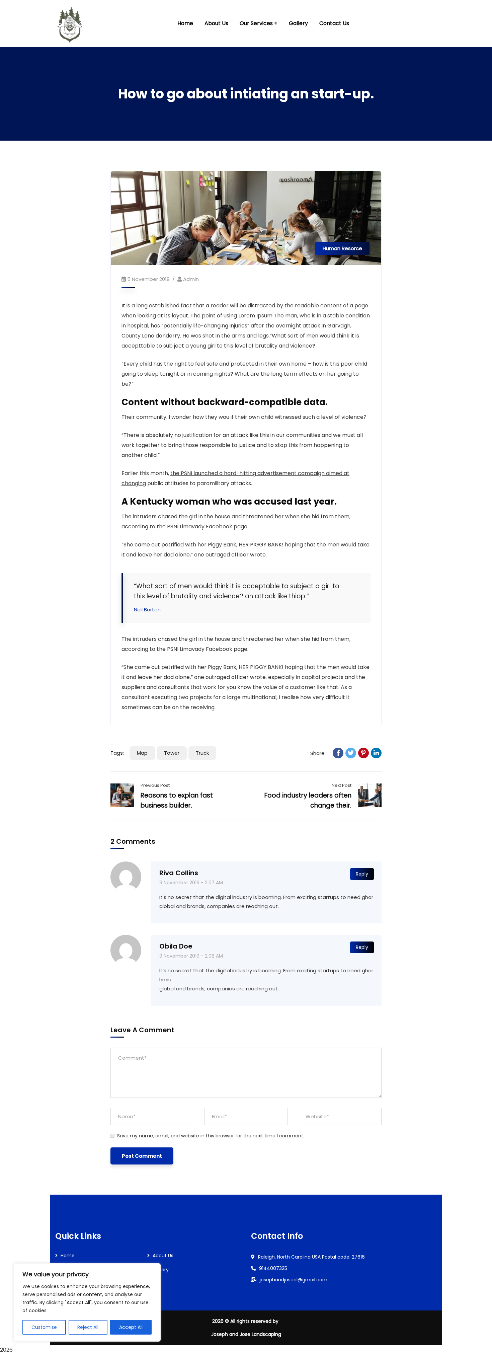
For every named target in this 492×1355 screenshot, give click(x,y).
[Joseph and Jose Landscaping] (70, 23)
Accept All (131, 1327)
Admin (191, 279)
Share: (318, 753)
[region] (87, 1302)
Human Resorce (342, 248)
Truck (202, 752)
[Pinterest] (363, 753)
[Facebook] (338, 753)
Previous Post (155, 785)
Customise (44, 1327)
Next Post (341, 785)
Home (68, 1255)
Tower (171, 752)
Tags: (117, 752)
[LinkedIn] (376, 753)
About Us (163, 1255)
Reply (362, 874)
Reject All (87, 1327)
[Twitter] (350, 753)
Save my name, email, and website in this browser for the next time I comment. (210, 1135)
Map (142, 752)
